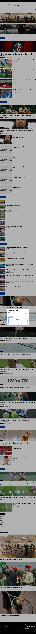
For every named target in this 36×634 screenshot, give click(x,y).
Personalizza (18, 319)
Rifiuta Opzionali (18, 321)
